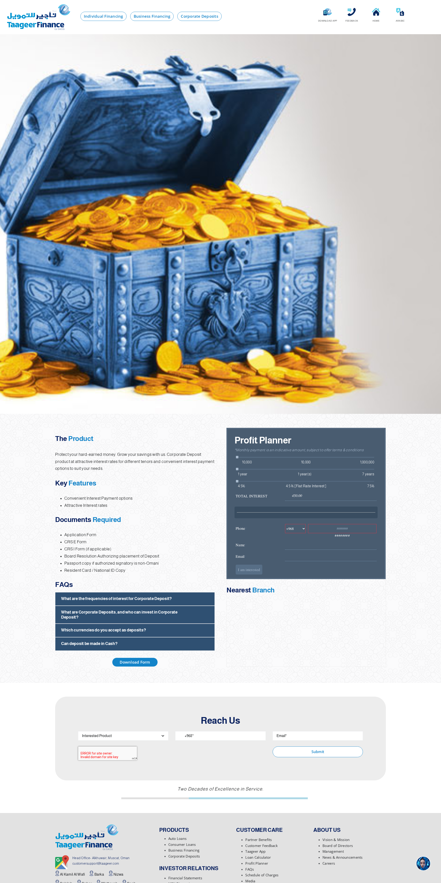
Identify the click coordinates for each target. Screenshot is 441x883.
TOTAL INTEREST (251, 495)
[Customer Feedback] (351, 9)
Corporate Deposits (184, 856)
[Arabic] (400, 9)
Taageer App (255, 851)
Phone (241, 528)
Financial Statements (185, 878)
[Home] (376, 9)
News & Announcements (342, 857)
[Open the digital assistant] (423, 863)
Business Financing (184, 850)
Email (241, 556)
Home (376, 21)
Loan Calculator (258, 857)
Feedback (351, 21)
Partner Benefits (258, 839)
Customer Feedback (261, 845)
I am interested (249, 569)
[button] (135, 598)
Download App (327, 21)
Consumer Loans (182, 844)
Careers (328, 863)
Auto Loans (177, 838)
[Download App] (327, 9)
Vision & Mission (336, 839)
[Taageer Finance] (38, 6)
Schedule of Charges (261, 875)
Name (241, 544)
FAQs (249, 869)
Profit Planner (256, 863)
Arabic (400, 21)
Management (333, 851)
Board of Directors (337, 845)
